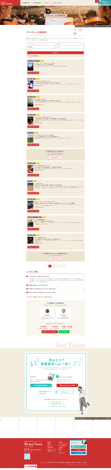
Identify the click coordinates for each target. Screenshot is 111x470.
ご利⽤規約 (61, 447)
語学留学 (49, 443)
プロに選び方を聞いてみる (55, 157)
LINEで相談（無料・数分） (56, 403)
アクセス (78, 450)
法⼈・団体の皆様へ (62, 445)
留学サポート (50, 445)
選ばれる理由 (50, 447)
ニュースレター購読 (78, 453)
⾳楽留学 (49, 442)
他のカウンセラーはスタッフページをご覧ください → (55, 323)
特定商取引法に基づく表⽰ (52, 462)
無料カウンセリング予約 (67, 385)
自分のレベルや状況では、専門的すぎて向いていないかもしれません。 (56, 292)
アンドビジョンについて (63, 443)
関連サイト (61, 449)
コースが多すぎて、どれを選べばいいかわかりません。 (56, 276)
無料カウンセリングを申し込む (49, 331)
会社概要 (60, 442)
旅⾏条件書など (74, 462)
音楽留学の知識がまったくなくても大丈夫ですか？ (56, 285)
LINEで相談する (64, 331)
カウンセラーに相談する (33, 55)
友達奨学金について (51, 450)
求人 (59, 450)
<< (46, 266)
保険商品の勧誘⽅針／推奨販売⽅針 (64, 462)
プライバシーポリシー (43, 462)
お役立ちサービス (62, 452)
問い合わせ (78, 446)
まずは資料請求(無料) (41, 385)
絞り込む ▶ (55, 52)
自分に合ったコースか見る (33, 72)
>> (63, 266)
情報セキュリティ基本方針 (82, 462)
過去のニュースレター (52, 449)
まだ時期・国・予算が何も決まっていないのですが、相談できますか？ (56, 289)
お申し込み (64, 392)
